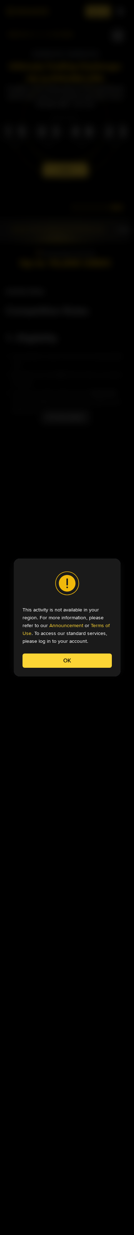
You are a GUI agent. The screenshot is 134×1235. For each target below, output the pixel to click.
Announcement (66, 625)
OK (67, 660)
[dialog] (67, 617)
